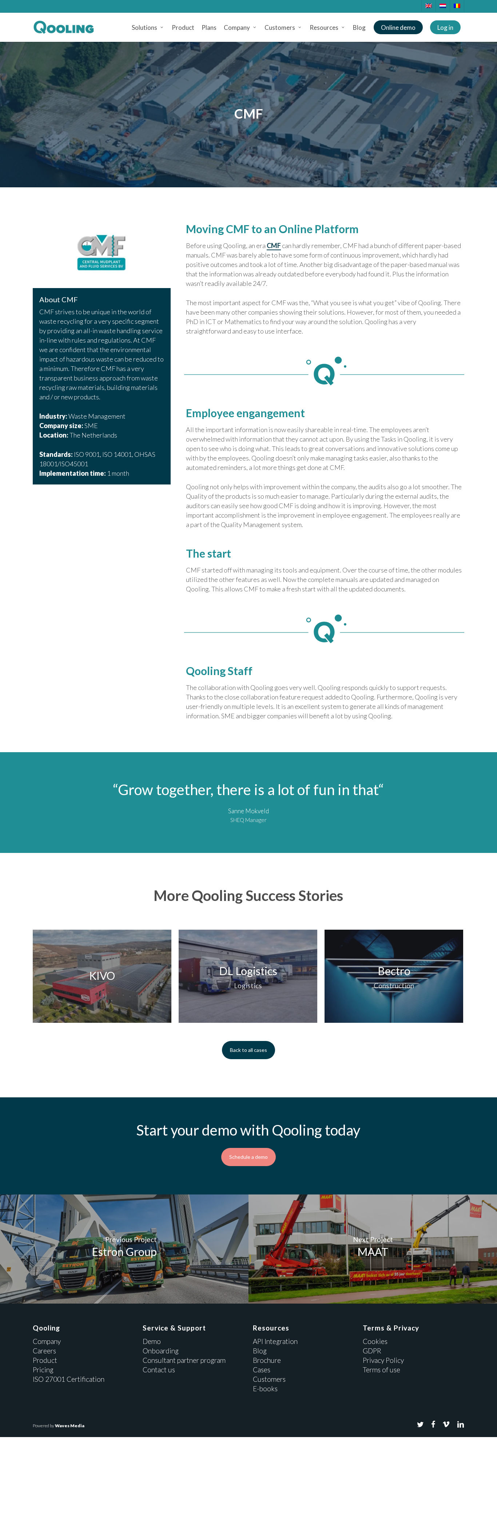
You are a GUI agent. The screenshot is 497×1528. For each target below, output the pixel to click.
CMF (274, 246)
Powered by (58, 1425)
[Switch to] (428, 6)
